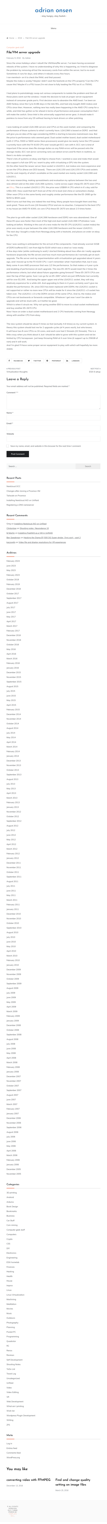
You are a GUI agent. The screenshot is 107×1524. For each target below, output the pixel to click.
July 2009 (11, 993)
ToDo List (11, 1369)
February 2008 (13, 1067)
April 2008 (11, 1058)
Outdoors (11, 1318)
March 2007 (12, 1104)
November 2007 (14, 1081)
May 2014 (11, 737)
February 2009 (13, 1016)
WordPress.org (13, 1457)
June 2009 (11, 997)
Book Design (12, 1206)
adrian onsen (53, 10)
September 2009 (14, 983)
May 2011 (11, 895)
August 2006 (12, 1132)
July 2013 (11, 784)
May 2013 (11, 788)
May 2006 (11, 1146)
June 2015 (11, 695)
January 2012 (13, 858)
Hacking (10, 1271)
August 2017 (12, 603)
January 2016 (13, 668)
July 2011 (11, 886)
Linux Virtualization (15, 1295)
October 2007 (13, 1085)
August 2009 (12, 988)
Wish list (10, 1411)
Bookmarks (12, 1211)
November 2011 (14, 867)
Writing (10, 1420)
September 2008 (14, 1034)
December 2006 (14, 1118)
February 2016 (13, 663)
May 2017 (11, 616)
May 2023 (11, 570)
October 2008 (13, 1030)
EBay (11, 187)
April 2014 (11, 742)
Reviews (10, 1355)
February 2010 (13, 960)
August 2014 (12, 728)
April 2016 (11, 654)
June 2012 (11, 835)
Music (9, 1313)
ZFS (8, 1425)
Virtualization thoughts (17, 372)
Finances (10, 1267)
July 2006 (11, 1136)
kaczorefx (11, 542)
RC (8, 1346)
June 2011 (11, 890)
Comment (12, 392)
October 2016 (13, 644)
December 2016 (14, 635)
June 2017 (11, 612)
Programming (13, 1336)
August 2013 (12, 779)
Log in (9, 1443)
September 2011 (14, 876)
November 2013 (14, 765)
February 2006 (13, 1160)
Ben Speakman (13, 537)
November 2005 (14, 1174)
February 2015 (13, 709)
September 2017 (14, 598)
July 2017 (11, 607)
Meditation (11, 1304)
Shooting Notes (13, 1364)
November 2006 (14, 1123)
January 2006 (13, 1164)
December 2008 (14, 1025)
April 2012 (11, 844)
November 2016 (14, 640)
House (9, 1281)
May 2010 (11, 946)
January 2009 (13, 1020)
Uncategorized (13, 1378)
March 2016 (12, 658)
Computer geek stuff (15, 47)
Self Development (14, 1360)
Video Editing (13, 1392)
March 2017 (12, 626)
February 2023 (13, 575)
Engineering (12, 1257)
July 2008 (11, 1044)
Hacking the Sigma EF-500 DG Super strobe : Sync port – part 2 (52, 537)
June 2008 (11, 1048)
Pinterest (56, 361)
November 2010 (14, 918)
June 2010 (11, 941)
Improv (10, 1285)
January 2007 (13, 1113)
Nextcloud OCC (13, 486)
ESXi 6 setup (94, 372)
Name (10, 413)
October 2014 (13, 723)
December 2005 (14, 1169)
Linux (9, 1290)
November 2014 (14, 719)
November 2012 (14, 811)
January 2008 (13, 1071)
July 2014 (11, 733)
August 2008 (12, 1039)
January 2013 (13, 807)
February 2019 (13, 584)
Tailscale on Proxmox (16, 495)
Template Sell (13, 1515)
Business (10, 1216)
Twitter (37, 361)
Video (9, 1387)
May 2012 (11, 839)
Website (10, 434)
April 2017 (11, 621)
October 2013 (13, 770)
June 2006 (11, 1141)
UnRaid (10, 1383)
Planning (11, 1327)
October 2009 (13, 979)
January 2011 (13, 909)
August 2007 (12, 1095)
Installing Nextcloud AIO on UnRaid (23, 500)
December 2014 (14, 714)
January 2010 (13, 965)
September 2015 (14, 681)
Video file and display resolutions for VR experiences (42, 542)
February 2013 (13, 802)
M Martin (11, 533)
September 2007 (14, 1090)
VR (8, 1397)
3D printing (12, 1192)
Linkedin (75, 361)
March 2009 (12, 1011)
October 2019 (13, 579)
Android (10, 1197)
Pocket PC (11, 1332)
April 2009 (11, 1006)
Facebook (18, 361)
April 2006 (11, 1150)
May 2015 (11, 700)
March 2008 (12, 1062)
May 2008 (11, 1053)
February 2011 (13, 904)
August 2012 (12, 825)
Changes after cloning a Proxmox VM (23, 491)
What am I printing (15, 1406)
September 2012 (14, 821)
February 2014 (13, 751)
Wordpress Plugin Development (21, 1415)
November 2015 (14, 677)
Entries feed (12, 1448)
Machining (11, 1299)
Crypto (10, 1239)
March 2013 (12, 798)
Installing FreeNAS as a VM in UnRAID (35, 533)
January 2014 (13, 756)
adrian (28, 58)
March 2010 (12, 955)
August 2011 (12, 881)
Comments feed (14, 1453)
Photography (12, 1322)
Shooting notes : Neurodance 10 (34, 528)
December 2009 (14, 969)
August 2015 (12, 686)
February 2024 (13, 561)
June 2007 (11, 1099)
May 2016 (11, 649)
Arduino (10, 1202)
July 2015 (11, 691)
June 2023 (11, 565)
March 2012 (12, 849)
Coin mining (12, 1225)
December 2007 (14, 1076)
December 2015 (14, 672)
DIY (8, 1248)
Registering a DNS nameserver (20, 505)
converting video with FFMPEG (28, 1480)
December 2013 (14, 760)
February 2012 (13, 853)
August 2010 (12, 932)
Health (10, 1276)
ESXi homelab (13, 1262)
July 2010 (11, 937)
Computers (11, 1234)
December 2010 (14, 914)
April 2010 (11, 951)
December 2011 (14, 863)
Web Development (15, 1401)
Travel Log (11, 1373)
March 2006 (12, 1155)
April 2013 (11, 793)
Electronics (11, 1253)
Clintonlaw (11, 528)
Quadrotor (11, 1341)
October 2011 (13, 872)
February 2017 (13, 630)
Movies (10, 1308)
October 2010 (13, 923)
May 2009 (11, 1002)
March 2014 (12, 746)
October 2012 (13, 816)
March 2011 (12, 900)
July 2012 (11, 830)
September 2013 (14, 774)
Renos (9, 1350)
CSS (8, 1243)
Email (10, 423)
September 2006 (14, 1127)
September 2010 (14, 928)
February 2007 (13, 1109)
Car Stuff (10, 1220)
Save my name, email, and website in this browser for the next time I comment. (45, 446)
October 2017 (13, 593)
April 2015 (11, 705)
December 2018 (14, 589)
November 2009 (14, 974)
